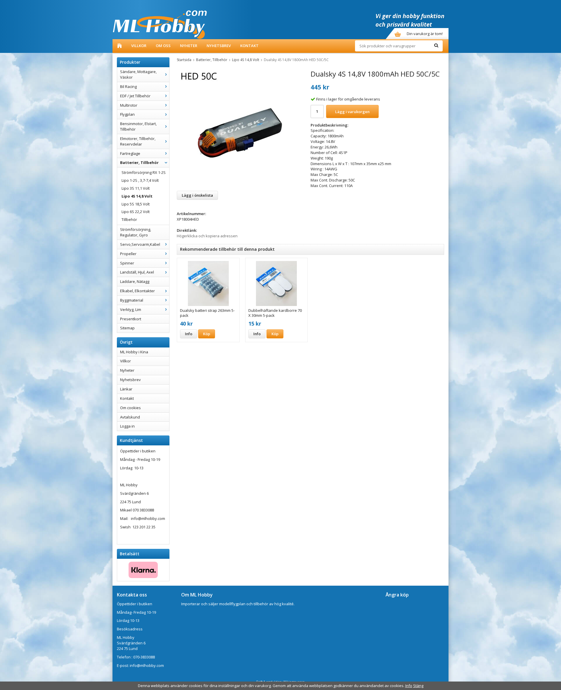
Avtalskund (130, 417)
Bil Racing (128, 86)
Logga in (127, 426)
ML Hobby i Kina (134, 351)
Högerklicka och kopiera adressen (207, 235)
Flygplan (127, 114)
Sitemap (127, 328)
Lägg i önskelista (197, 195)
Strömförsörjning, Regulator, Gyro (135, 232)
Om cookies (130, 407)
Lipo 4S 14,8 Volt (137, 196)
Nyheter (188, 45)
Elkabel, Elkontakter (137, 290)
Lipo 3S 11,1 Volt (136, 188)
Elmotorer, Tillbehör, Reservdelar (137, 141)
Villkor (138, 45)
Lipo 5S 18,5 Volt (136, 204)
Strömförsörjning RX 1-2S (144, 172)
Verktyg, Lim (130, 309)
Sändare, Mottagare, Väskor (138, 74)
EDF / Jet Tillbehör (135, 95)
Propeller (128, 253)
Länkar (126, 389)
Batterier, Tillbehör (139, 162)
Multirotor (128, 105)
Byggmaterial (131, 300)
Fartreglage (130, 153)
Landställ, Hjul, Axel (137, 272)
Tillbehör (129, 219)
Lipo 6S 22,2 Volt (136, 211)
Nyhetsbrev (219, 45)
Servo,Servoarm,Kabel (140, 244)
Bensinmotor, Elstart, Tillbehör (138, 126)
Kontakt (249, 45)
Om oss (163, 45)
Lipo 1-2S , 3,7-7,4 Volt (140, 180)
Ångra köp (397, 595)
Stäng (418, 685)
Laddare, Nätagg (134, 281)
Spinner (127, 263)
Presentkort (130, 318)
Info (188, 333)
